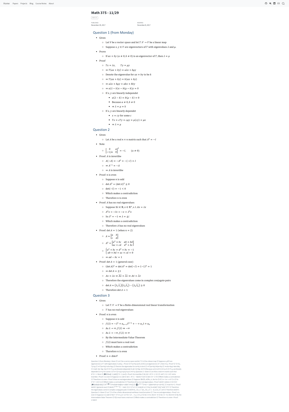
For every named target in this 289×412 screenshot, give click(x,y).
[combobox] (283, 3)
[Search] (283, 3)
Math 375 (94, 17)
